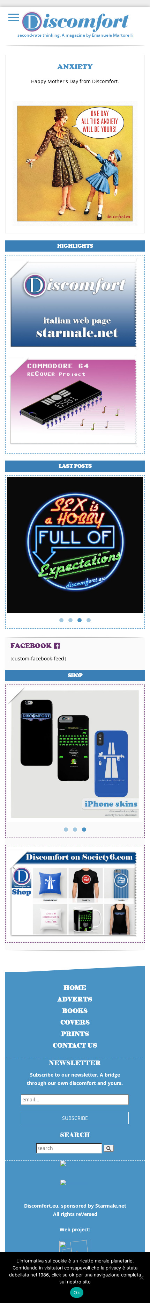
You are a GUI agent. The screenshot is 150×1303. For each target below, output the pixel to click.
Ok (77, 1292)
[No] (141, 1277)
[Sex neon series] (75, 544)
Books (75, 1011)
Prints (75, 1034)
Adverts (75, 1000)
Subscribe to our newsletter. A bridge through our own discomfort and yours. (75, 1078)
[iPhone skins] (75, 754)
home (74, 988)
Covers (75, 1023)
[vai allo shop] (75, 894)
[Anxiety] (75, 162)
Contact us (75, 1046)
